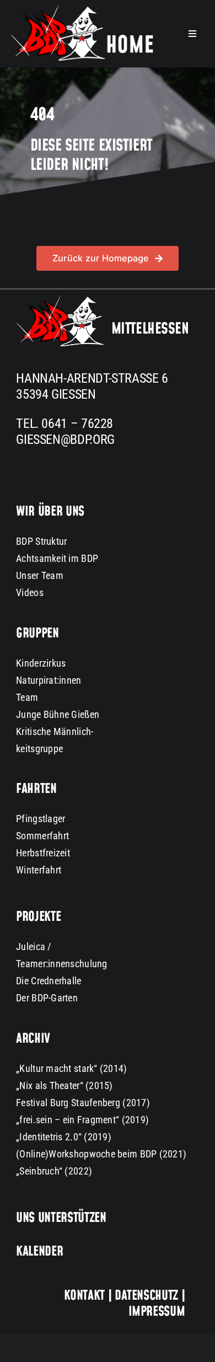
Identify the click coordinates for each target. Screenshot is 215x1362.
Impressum (156, 1311)
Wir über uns (50, 511)
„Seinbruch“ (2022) (54, 1171)
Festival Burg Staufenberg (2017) (83, 1102)
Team (27, 697)
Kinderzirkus (41, 663)
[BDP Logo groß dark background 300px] (60, 298)
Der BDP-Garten (47, 998)
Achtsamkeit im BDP (57, 558)
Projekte (38, 917)
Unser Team (39, 575)
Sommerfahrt (42, 835)
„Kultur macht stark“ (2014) (71, 1068)
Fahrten (36, 789)
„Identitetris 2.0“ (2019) (63, 1137)
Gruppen (37, 633)
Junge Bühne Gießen (57, 714)
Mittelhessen (150, 329)
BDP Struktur (41, 541)
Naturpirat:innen (48, 680)
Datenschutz (146, 1295)
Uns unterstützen (61, 1218)
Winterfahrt (38, 870)
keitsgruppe (39, 748)
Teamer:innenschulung (61, 963)
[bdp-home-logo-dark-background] (82, 9)
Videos (30, 592)
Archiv (33, 1038)
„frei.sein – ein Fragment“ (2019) (82, 1119)
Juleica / (33, 946)
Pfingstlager (40, 818)
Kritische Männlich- (54, 731)
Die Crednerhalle (48, 980)
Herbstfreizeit (43, 853)
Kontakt (84, 1295)
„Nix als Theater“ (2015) (64, 1085)
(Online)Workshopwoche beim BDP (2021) (101, 1154)
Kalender (39, 1251)
